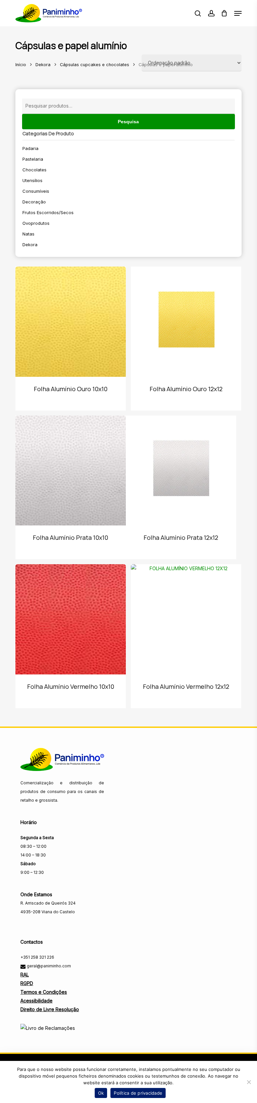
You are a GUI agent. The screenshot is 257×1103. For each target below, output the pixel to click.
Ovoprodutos (36, 223)
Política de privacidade (138, 1093)
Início (20, 64)
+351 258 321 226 (37, 957)
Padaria (30, 148)
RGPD (26, 983)
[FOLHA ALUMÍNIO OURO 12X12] (186, 322)
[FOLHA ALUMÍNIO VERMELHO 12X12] (186, 619)
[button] (238, 13)
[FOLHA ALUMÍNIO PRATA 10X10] (70, 471)
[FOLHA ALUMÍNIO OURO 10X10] (70, 322)
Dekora (43, 64)
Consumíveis (35, 191)
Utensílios (32, 180)
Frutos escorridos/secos (48, 212)
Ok (101, 1093)
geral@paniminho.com (48, 965)
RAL (24, 974)
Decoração (34, 201)
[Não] (248, 1082)
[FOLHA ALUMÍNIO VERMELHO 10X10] (70, 619)
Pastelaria (32, 159)
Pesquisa (128, 121)
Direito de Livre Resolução (49, 1009)
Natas (28, 234)
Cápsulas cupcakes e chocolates (94, 64)
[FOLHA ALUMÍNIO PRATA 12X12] (181, 471)
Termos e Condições (43, 992)
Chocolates (34, 169)
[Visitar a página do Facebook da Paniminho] (26, 926)
